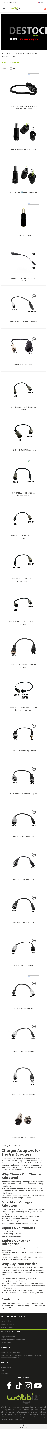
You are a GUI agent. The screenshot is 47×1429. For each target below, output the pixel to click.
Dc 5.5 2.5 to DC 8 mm (23, 235)
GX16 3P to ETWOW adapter (23, 922)
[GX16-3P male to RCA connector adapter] (23, 518)
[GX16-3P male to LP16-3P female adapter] (23, 647)
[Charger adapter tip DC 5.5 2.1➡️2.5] (23, 131)
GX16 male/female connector (23, 1137)
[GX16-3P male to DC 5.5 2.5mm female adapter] (23, 475)
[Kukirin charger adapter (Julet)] (23, 1033)
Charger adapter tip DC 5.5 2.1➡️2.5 (23, 149)
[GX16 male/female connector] (23, 1119)
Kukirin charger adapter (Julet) (23, 1051)
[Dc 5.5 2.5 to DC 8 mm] (23, 217)
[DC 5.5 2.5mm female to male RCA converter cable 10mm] (23, 88)
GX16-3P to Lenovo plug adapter (23, 751)
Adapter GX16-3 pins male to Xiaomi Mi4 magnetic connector (23, 709)
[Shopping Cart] (44, 8)
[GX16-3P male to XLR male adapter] (23, 432)
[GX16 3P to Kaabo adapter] (23, 947)
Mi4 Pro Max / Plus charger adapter (23, 321)
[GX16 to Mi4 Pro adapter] (23, 990)
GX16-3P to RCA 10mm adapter (23, 1094)
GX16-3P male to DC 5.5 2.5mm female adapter (23, 494)
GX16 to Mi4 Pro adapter (23, 1008)
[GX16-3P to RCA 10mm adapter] (23, 1076)
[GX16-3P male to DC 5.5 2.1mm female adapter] (23, 561)
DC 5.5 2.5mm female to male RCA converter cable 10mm (23, 107)
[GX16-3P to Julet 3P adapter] (23, 819)
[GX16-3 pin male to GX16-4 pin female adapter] (23, 604)
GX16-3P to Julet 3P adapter (23, 836)
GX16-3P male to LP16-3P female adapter (23, 666)
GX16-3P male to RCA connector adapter (23, 537)
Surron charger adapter (23, 364)
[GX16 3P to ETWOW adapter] (23, 905)
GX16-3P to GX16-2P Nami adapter (23, 794)
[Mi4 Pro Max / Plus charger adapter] (23, 303)
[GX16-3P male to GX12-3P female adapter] (23, 389)
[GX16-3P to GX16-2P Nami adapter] (23, 776)
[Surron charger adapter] (23, 346)
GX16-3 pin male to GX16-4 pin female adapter (23, 623)
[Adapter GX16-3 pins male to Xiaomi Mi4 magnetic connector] (23, 690)
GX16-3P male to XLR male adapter (23, 450)
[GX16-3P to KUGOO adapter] (23, 862)
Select (4, 68)
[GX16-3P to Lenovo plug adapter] (23, 733)
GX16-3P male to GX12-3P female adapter (23, 408)
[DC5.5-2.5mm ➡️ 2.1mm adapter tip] (23, 174)
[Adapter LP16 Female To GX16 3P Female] (23, 260)
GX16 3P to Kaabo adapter (24, 965)
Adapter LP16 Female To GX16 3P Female (23, 279)
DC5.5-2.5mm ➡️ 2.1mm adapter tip (23, 192)
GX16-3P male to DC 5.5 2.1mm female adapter (23, 580)
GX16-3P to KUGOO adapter (23, 879)
